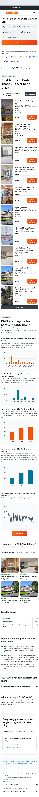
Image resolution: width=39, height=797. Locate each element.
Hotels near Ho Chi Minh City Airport (16, 745)
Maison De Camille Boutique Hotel (25, 102)
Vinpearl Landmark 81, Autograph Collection (22, 125)
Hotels (12, 761)
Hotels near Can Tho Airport (13, 747)
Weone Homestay (21, 207)
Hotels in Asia (20, 761)
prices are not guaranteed (9, 779)
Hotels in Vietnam (30, 761)
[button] (37, 8)
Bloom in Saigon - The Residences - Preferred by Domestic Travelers (24, 249)
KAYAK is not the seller (10, 785)
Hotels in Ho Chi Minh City (25, 763)
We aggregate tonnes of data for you (15, 788)
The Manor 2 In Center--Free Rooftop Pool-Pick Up (24, 188)
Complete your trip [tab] (22, 731)
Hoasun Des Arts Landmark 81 (25, 288)
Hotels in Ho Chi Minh (10, 763)
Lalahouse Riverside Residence (26, 228)
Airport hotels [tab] (8, 731)
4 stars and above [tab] (8, 552)
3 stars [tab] (19, 552)
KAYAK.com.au (5, 761)
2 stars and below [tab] (31, 552)
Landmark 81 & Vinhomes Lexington (23, 269)
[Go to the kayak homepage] (12, 13)
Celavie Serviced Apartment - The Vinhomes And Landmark (25, 168)
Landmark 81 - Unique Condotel (26, 147)
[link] (19, 533)
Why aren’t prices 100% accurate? (14, 791)
